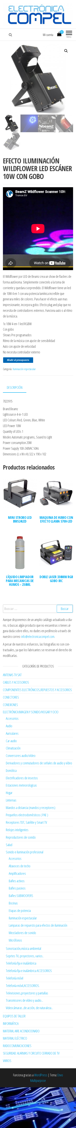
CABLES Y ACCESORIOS (16, 682)
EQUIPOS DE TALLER (14, 1016)
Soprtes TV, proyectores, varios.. (25, 956)
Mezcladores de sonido (22, 932)
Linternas (11, 800)
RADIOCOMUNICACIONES (17, 1045)
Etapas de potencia (20, 910)
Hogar (9, 792)
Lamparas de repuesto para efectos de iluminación (38, 925)
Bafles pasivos (17, 888)
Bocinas (13, 903)
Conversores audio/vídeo (20, 755)
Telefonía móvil (14, 978)
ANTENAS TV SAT (12, 674)
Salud (9, 844)
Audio (9, 726)
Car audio (11, 740)
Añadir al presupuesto (18, 360)
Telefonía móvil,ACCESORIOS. (23, 985)
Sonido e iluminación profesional (24, 852)
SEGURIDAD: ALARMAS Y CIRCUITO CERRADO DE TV (31, 1053)
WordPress (40, 1075)
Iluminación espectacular (24, 369)
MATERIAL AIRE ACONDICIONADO (21, 1031)
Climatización (13, 748)
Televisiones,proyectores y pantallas (27, 993)
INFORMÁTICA (11, 1023)
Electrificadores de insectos (22, 778)
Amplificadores (17, 873)
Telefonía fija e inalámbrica (21, 963)
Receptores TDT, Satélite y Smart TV (26, 822)
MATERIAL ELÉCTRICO (15, 1038)
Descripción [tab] (14, 387)
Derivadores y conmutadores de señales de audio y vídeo (39, 763)
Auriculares (12, 733)
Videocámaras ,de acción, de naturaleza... (29, 1007)
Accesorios (12, 718)
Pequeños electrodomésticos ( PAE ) (27, 815)
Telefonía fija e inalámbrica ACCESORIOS (29, 970)
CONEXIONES (10, 704)
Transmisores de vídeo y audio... (24, 1000)
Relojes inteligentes (17, 829)
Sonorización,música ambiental (23, 948)
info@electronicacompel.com (37, 636)
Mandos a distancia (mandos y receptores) (30, 807)
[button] (66, 50)
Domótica (11, 770)
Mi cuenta (48, 35)
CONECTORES (11, 697)
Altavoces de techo (19, 866)
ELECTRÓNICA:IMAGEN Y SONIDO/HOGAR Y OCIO (30, 712)
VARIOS (7, 1060)
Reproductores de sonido (21, 837)
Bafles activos (17, 881)
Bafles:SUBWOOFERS (21, 895)
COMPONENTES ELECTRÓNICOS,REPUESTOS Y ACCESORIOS (37, 689)
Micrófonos (15, 940)
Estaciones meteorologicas (21, 785)
